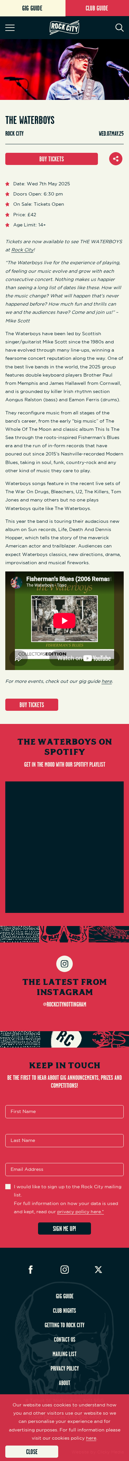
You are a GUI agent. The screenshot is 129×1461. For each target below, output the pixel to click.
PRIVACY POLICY (65, 1368)
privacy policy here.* (80, 1211)
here (107, 681)
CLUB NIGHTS (64, 1310)
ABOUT (64, 1382)
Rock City (22, 249)
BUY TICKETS (51, 159)
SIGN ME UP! (64, 1228)
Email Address (27, 1169)
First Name (23, 1111)
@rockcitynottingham (64, 1004)
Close (32, 1451)
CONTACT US (64, 1339)
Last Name (23, 1140)
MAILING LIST (64, 1353)
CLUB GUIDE (97, 8)
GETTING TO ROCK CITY (64, 1325)
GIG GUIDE (64, 1296)
